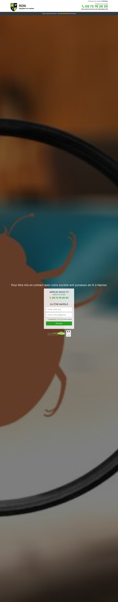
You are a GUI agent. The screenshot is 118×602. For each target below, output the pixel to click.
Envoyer (59, 323)
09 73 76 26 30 (96, 6)
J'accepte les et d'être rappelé (60, 319)
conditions (59, 319)
